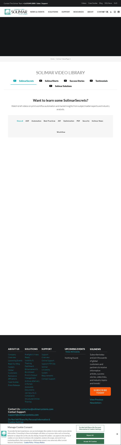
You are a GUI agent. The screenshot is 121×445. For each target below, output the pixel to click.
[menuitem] (84, 3)
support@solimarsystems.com (23, 414)
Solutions (53, 12)
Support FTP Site (48, 364)
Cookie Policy (28, 442)
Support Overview (46, 356)
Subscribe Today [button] (101, 391)
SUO (115, 3)
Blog (101, 3)
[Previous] (11, 318)
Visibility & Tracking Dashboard (29, 363)
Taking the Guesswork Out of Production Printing (83, 252)
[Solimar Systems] (15, 12)
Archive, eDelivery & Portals (32, 382)
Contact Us (102, 12)
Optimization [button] (68, 121)
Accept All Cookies (90, 441)
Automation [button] (36, 121)
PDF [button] (78, 121)
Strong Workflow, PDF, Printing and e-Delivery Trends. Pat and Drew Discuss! (81, 287)
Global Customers (12, 371)
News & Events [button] (37, 12)
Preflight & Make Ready (32, 356)
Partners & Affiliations (12, 377)
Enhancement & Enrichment (31, 370)
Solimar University (46, 368)
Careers (11, 367)
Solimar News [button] (97, 121)
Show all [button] (20, 121)
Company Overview (12, 356)
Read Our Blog (14, 364)
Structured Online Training (32, 400)
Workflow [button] (61, 132)
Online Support (48, 360)
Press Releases (14, 385)
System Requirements (47, 374)
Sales (38, 3)
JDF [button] (59, 121)
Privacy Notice (39, 442)
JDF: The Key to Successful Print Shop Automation (83, 173)
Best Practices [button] (49, 121)
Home (52, 59)
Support (45, 3)
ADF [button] (27, 121)
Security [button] (86, 121)
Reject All (90, 435)
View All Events (72, 351)
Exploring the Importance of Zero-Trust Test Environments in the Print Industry (79, 214)
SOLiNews (108, 3)
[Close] (117, 434)
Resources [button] (78, 12)
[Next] (110, 318)
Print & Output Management (31, 376)
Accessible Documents (29, 388)
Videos (83, 3)
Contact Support (48, 379)
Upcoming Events (15, 360)
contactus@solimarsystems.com (37, 409)
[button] (103, 12)
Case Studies (92, 3)
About (90, 12)
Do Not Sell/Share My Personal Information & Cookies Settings (29, 420)
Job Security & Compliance (30, 394)
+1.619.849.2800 (29, 3)
